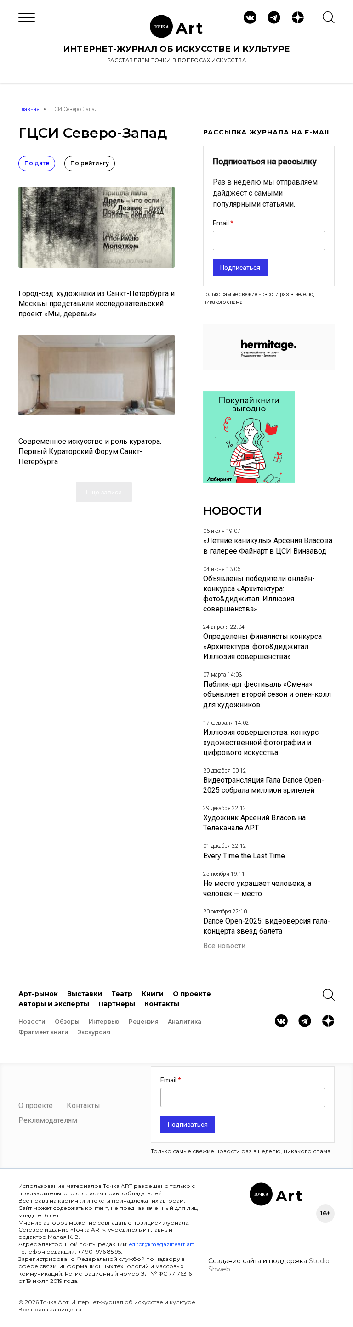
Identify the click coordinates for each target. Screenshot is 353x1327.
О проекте (192, 994)
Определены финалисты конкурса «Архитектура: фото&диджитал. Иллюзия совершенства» (262, 646)
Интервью (104, 1021)
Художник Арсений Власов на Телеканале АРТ (254, 822)
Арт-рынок (38, 994)
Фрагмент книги (43, 1032)
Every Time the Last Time (244, 855)
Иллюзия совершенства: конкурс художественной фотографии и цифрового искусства (261, 742)
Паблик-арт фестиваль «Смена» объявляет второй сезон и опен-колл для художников (267, 694)
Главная (29, 109)
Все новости (224, 945)
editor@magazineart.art (161, 1244)
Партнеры (116, 1004)
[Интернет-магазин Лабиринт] (249, 480)
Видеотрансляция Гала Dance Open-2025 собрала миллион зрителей (263, 785)
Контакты (161, 1004)
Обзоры (67, 1021)
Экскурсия (94, 1032)
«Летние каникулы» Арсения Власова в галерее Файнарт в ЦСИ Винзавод (267, 545)
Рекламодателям (47, 1120)
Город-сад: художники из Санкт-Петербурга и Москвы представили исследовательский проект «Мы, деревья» (96, 303)
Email (221, 223)
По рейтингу (89, 163)
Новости (32, 1021)
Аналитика (184, 1021)
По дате (36, 163)
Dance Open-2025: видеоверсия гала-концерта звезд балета (266, 926)
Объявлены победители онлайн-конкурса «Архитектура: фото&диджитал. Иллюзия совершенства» (259, 593)
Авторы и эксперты (53, 1004)
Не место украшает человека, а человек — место (257, 888)
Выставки (84, 994)
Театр (121, 994)
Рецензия (144, 1021)
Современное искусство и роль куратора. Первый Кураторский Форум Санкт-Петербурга (89, 451)
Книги (153, 994)
